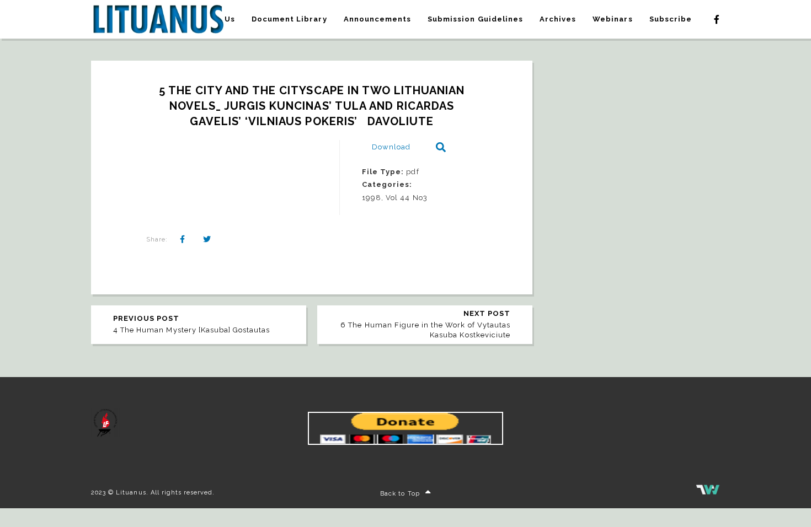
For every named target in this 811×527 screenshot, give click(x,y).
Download (391, 147)
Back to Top (399, 493)
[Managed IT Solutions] (708, 492)
